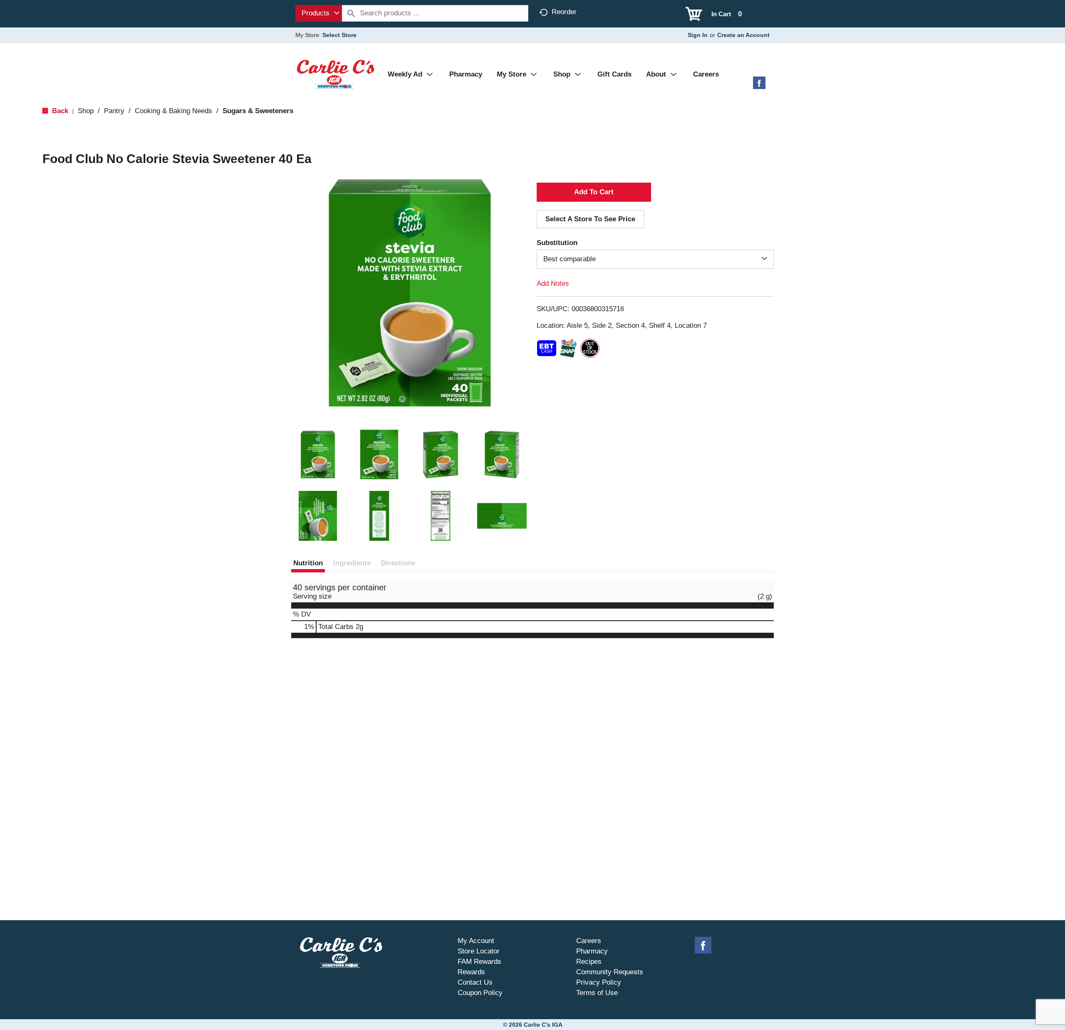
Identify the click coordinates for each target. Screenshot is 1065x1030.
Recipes (589, 962)
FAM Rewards (479, 962)
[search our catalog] (351, 13)
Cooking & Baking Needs (173, 111)
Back (59, 111)
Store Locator (479, 951)
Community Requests (609, 972)
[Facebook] (759, 86)
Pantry (114, 111)
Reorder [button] (564, 12)
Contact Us (475, 982)
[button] (317, 454)
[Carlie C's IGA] (335, 74)
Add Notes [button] (553, 283)
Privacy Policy (598, 982)
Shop (86, 111)
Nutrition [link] (308, 563)
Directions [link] (398, 563)
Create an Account (743, 35)
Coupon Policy (480, 993)
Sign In (698, 35)
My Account (476, 941)
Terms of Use (597, 993)
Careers (588, 941)
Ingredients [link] (352, 563)
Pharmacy (592, 951)
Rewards (471, 972)
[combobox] (318, 13)
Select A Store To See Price (590, 219)
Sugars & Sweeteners (258, 111)
